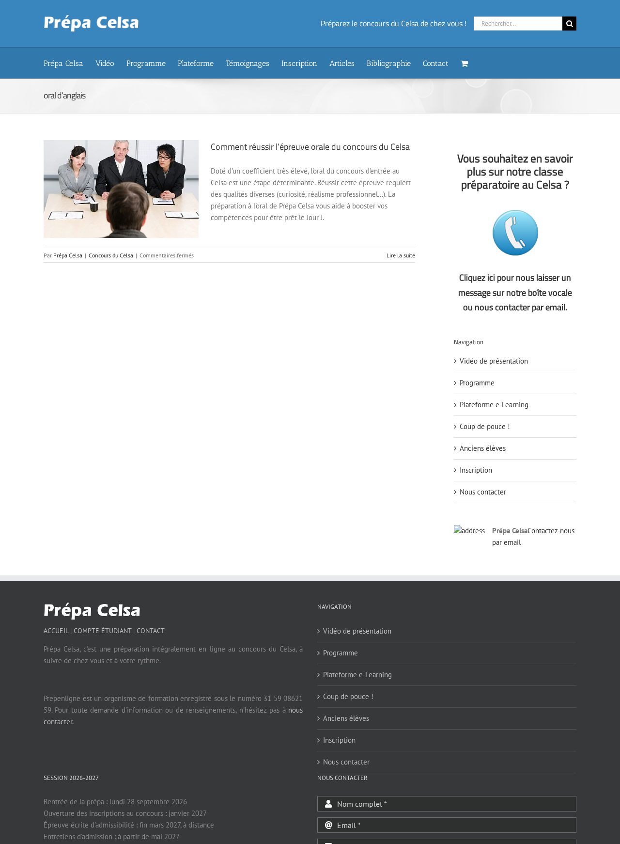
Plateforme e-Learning (494, 404)
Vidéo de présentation (494, 361)
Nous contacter (483, 491)
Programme (477, 382)
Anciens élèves (483, 448)
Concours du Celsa (111, 255)
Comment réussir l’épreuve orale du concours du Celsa (310, 146)
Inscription (476, 470)
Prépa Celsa (67, 255)
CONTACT (151, 630)
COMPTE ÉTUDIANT (102, 630)
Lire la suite (401, 255)
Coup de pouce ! (485, 426)
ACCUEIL (56, 630)
